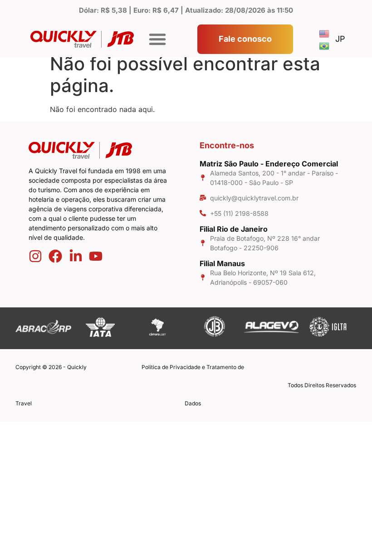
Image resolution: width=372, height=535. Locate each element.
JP (340, 39)
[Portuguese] (324, 45)
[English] (324, 33)
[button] (157, 39)
